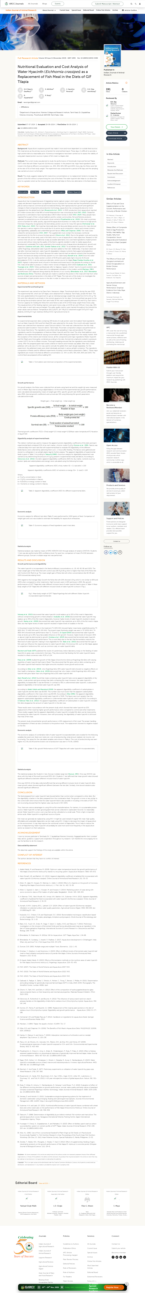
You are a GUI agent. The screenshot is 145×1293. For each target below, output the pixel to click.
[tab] (58, 107)
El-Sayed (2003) (65, 633)
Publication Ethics (69, 1248)
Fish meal (35, 192)
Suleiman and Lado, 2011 (35, 247)
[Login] (139, 4)
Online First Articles (103, 10)
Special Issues (92, 1253)
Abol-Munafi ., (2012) (27, 678)
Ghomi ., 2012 (62, 235)
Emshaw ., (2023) (56, 637)
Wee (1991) (71, 694)
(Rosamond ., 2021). (53, 210)
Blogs (44, 4)
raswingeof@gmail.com (31, 102)
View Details (117, 127)
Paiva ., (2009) (24, 660)
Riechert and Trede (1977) (27, 651)
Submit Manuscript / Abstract (107, 4)
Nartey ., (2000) (31, 621)
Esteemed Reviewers (94, 1277)
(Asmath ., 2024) (75, 256)
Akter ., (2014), (34, 669)
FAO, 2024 (77, 215)
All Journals (33, 4)
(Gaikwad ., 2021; (84, 265)
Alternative (23, 192)
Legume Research (45, 1258)
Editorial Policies (69, 1264)
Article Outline (131, 10)
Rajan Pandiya (78, 260)
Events (57, 4)
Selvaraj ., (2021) (25, 614)
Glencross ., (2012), (26, 459)
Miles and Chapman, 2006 (70, 231)
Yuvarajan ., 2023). (26, 267)
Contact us (116, 541)
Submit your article (118, 1248)
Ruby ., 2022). (28, 226)
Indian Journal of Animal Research (21, 10)
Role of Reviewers (69, 1268)
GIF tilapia (46, 192)
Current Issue (64, 10)
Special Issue (76, 10)
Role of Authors (68, 1272)
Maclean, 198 (87, 269)
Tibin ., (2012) (32, 701)
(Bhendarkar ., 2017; (79, 272)
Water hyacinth (74, 192)
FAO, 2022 (82, 212)
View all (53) (44, 1183)
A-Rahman (22, 701)
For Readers (67, 1277)
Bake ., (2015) (69, 642)
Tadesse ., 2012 (58, 247)
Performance (59, 192)
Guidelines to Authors (71, 1244)
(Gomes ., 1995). (81, 445)
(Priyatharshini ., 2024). (70, 219)
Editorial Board (88, 10)
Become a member (119, 1253)
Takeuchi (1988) (51, 454)
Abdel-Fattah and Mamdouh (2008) (40, 689)
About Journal (48, 10)
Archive (115, 10)
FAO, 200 (43, 233)
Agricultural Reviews (46, 1262)
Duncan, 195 (73, 774)
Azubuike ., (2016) (62, 617)
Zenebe (48, 247)
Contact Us (116, 1244)
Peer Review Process (70, 1259)
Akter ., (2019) (43, 671)
